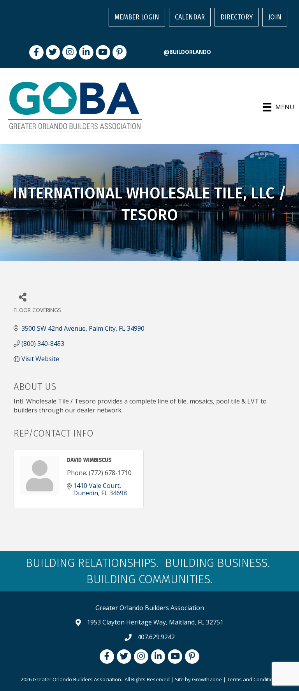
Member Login (136, 17)
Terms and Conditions (253, 679)
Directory (236, 17)
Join (274, 17)
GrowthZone (207, 679)
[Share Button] (22, 296)
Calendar (190, 17)
